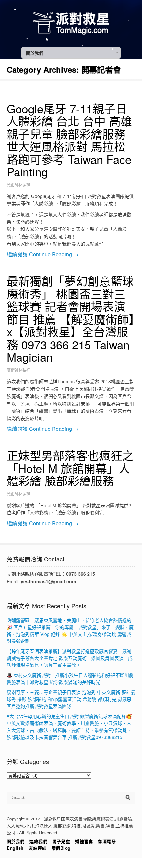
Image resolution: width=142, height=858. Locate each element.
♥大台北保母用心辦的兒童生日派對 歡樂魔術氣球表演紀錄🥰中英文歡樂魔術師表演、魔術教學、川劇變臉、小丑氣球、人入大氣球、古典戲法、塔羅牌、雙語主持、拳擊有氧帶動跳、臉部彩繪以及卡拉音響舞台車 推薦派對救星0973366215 (69, 726)
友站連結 (38, 848)
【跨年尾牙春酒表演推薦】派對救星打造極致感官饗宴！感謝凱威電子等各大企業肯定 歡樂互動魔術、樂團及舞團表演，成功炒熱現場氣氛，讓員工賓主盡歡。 (70, 658)
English (15, 848)
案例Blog (61, 848)
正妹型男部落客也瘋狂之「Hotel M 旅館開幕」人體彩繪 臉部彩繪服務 (70, 468)
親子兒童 (61, 841)
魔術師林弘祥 (18, 184)
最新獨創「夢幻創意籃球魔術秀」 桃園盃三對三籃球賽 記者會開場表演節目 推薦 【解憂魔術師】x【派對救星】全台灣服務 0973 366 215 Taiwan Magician (71, 319)
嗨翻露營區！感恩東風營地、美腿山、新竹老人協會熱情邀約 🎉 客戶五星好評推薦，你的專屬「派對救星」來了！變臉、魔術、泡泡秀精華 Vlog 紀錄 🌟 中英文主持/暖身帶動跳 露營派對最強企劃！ (70, 630)
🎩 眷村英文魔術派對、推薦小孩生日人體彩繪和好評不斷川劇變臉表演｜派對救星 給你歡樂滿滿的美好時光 (70, 678)
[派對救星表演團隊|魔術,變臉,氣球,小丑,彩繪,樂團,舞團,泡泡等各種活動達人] (71, 35)
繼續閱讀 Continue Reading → (43, 254)
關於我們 (15, 841)
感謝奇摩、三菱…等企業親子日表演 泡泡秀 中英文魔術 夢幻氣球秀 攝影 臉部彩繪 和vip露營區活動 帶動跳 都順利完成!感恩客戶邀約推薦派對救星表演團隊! (71, 699)
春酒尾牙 (107, 841)
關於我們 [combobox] (34, 53)
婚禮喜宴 (84, 841)
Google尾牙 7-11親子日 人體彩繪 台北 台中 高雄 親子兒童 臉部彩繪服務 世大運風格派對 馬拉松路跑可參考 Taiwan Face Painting (69, 140)
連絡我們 (38, 841)
